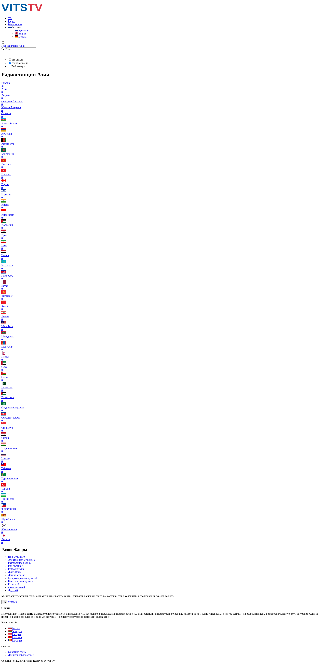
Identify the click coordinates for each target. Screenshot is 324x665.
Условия (12, 601)
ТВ (10, 18)
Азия (21, 45)
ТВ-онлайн (17, 59)
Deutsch (22, 36)
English (22, 33)
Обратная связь (17, 651)
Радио (11, 21)
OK (4, 602)
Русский (23, 30)
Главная (6, 45)
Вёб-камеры (15, 24)
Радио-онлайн (19, 63)
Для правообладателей (21, 655)
